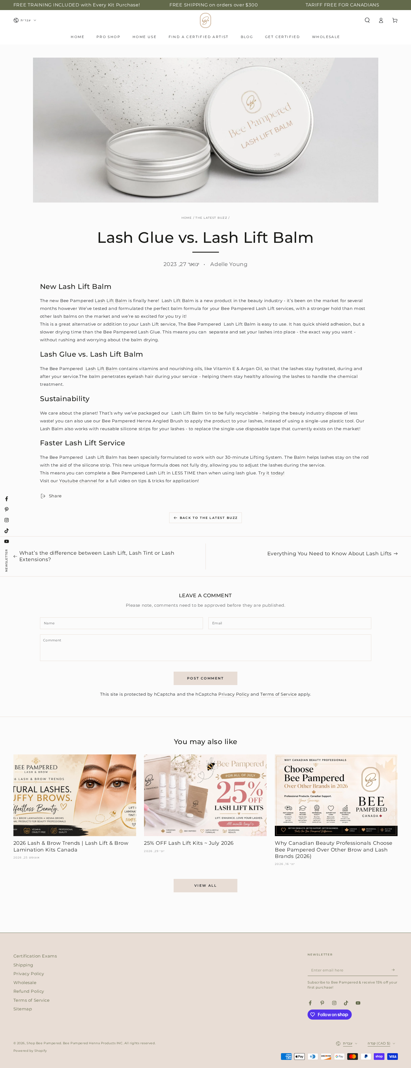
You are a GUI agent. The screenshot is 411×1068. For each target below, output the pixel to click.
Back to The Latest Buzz (209, 518)
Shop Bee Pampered (44, 1043)
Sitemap (22, 1008)
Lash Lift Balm (111, 300)
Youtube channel (78, 480)
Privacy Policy (233, 694)
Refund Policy (28, 991)
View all (205, 885)
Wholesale (25, 982)
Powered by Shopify (30, 1051)
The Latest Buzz (211, 217)
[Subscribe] (395, 970)
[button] (367, 20)
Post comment (205, 678)
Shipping (23, 965)
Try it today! (271, 473)
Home (186, 217)
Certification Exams (35, 956)
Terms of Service (278, 694)
